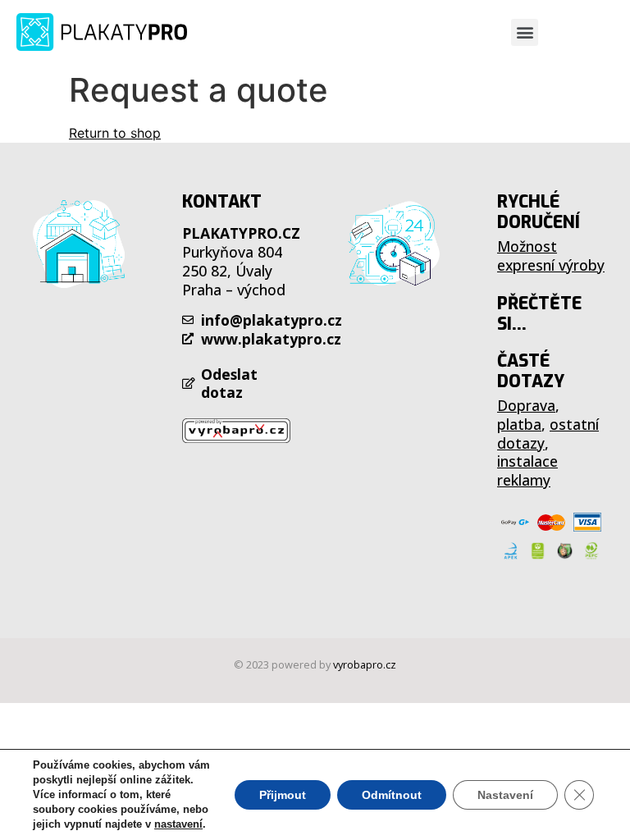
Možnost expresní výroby (551, 255)
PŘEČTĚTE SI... (539, 314)
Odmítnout (392, 794)
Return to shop (115, 133)
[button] (524, 32)
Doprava (526, 405)
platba (519, 424)
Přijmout (282, 794)
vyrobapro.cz (364, 664)
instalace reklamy (527, 470)
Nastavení (505, 794)
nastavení (178, 824)
